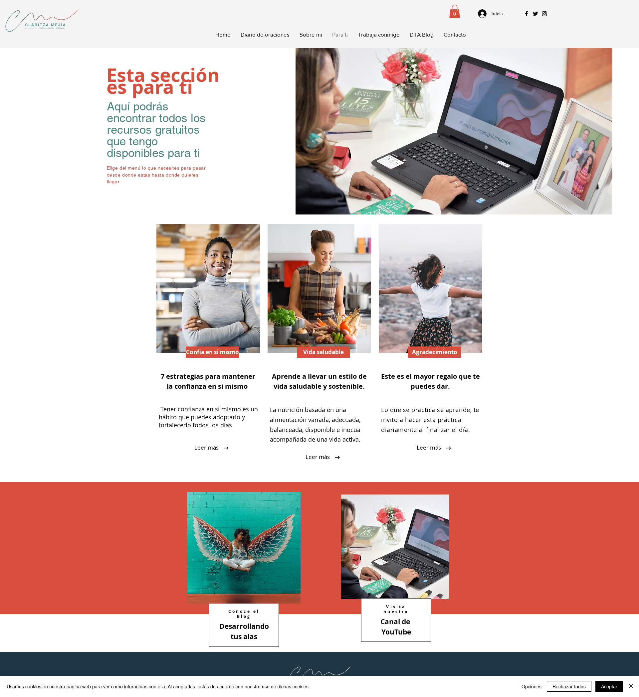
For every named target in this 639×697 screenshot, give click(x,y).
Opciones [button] (531, 686)
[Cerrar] (631, 686)
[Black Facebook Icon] (526, 13)
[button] (454, 11)
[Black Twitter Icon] (535, 13)
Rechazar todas (569, 686)
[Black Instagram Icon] (544, 13)
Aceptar (609, 686)
